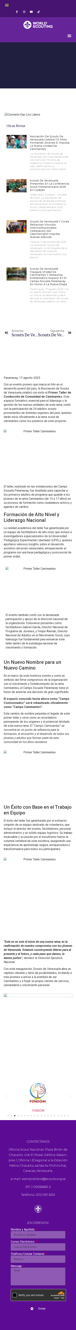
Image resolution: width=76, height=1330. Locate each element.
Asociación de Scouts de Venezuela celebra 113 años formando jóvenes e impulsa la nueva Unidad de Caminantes (49, 142)
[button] (7, 5)
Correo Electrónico (23, 1241)
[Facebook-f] (16, 11)
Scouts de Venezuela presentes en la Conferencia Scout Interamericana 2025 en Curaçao (49, 185)
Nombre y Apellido (23, 1229)
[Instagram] (24, 11)
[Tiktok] (38, 11)
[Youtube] (31, 11)
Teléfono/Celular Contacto (28, 1253)
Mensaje (17, 1266)
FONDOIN (38, 1110)
